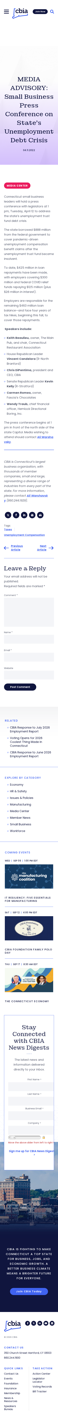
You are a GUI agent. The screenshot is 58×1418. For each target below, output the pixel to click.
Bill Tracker (40, 1391)
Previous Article (17, 548)
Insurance (10, 1388)
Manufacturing (20, 804)
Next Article (41, 548)
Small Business (20, 824)
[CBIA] (20, 13)
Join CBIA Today (29, 1291)
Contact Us (11, 1374)
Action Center (41, 1374)
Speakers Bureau (10, 1407)
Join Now (40, 11)
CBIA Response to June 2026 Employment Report (30, 754)
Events (8, 1378)
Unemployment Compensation (24, 535)
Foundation (11, 1383)
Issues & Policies (21, 798)
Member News (20, 818)
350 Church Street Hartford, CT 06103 (27, 1353)
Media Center (19, 811)
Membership (12, 1393)
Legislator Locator (39, 1380)
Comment (11, 595)
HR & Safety (18, 791)
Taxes (8, 529)
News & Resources (10, 1399)
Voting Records (42, 1386)
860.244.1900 (12, 1358)
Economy (16, 785)
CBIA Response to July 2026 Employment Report (30, 729)
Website (8, 668)
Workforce (17, 831)
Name (8, 632)
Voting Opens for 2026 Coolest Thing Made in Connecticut (26, 742)
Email (8, 650)
